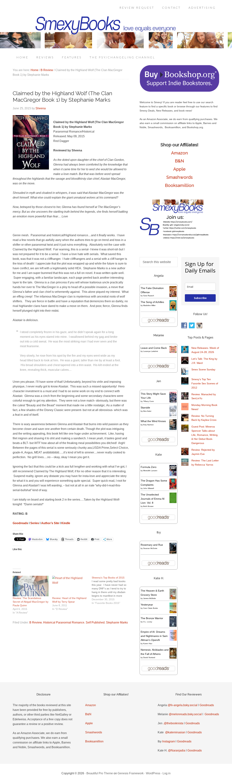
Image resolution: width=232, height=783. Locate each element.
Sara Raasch (148, 296)
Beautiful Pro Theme (99, 773)
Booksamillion (179, 185)
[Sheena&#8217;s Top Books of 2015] (111, 590)
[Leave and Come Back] (173, 352)
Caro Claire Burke (150, 608)
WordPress (153, 773)
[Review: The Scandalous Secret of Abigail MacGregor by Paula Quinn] (31, 586)
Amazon (179, 153)
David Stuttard (149, 657)
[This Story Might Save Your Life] (173, 401)
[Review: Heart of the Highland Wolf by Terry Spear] (70, 586)
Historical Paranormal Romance (63, 622)
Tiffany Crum (148, 401)
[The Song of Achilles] (173, 309)
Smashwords (179, 177)
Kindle (65, 523)
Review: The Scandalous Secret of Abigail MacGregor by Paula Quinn (30, 602)
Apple (179, 169)
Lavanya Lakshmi (150, 351)
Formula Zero (148, 467)
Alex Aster (147, 411)
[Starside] (173, 415)
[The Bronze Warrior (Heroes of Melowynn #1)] (173, 625)
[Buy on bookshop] (179, 91)
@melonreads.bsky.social (185, 714)
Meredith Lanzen (150, 471)
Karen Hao (147, 643)
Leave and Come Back (154, 347)
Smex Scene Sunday (203, 369)
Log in (167, 773)
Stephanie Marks (117, 622)
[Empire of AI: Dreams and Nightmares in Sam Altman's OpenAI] (173, 639)
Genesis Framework (131, 773)
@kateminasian (175, 732)
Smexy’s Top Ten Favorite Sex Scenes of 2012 (204, 383)
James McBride (149, 598)
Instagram (168, 741)
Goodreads (20, 523)
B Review (35, 622)
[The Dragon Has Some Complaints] (173, 488)
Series (34, 523)
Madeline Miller (149, 305)
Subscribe (200, 298)
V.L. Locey (147, 622)
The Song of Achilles (152, 302)
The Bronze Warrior (152, 618)
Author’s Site (50, 523)
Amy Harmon (148, 425)
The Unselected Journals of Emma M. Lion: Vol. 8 (153, 498)
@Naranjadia (176, 750)
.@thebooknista (173, 723)
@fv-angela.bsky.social (182, 705)
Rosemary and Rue (152, 544)
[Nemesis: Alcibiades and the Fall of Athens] (173, 657)
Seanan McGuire (150, 548)
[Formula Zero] (173, 475)
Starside (145, 407)
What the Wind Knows (153, 421)
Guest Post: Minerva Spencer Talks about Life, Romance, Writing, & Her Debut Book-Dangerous (204, 435)
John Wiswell (148, 488)
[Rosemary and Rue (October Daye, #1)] (173, 553)
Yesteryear (147, 604)
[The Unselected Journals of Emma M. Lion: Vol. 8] (173, 502)
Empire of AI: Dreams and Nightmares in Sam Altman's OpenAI (154, 636)
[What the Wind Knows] (173, 428)
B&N (179, 161)
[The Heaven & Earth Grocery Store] (173, 598)
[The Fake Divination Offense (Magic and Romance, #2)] (173, 296)
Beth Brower (148, 506)
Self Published (95, 622)
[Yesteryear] (173, 612)
